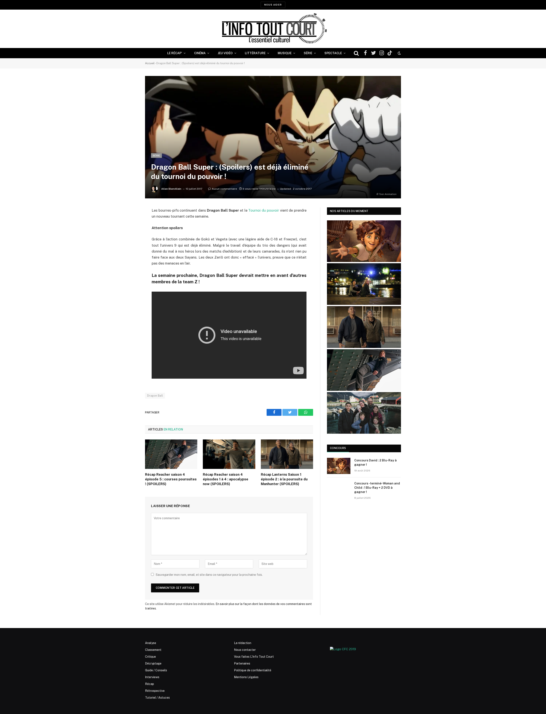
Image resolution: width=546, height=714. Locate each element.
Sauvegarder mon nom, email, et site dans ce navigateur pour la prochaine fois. (209, 574)
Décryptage (153, 663)
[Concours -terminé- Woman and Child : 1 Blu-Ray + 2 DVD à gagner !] (338, 489)
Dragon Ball (155, 395)
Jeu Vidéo (225, 53)
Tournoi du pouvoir (263, 210)
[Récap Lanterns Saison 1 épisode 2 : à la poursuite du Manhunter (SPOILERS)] (287, 454)
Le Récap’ (174, 53)
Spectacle (333, 53)
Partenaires (242, 663)
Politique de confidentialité (252, 670)
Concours (338, 448)
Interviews (152, 677)
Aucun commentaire (224, 188)
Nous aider (273, 4)
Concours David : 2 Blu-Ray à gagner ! (375, 462)
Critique (150, 656)
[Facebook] (130, 221)
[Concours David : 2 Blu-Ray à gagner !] (338, 466)
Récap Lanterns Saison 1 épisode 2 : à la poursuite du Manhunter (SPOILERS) (284, 479)
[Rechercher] (356, 53)
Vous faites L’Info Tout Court (254, 656)
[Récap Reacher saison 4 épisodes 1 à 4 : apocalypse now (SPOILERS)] (229, 454)
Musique (285, 53)
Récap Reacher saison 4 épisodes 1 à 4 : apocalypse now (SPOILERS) (225, 479)
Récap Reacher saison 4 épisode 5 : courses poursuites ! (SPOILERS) (171, 479)
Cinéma (200, 53)
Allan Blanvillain (171, 188)
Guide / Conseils (156, 670)
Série (308, 53)
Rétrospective (155, 690)
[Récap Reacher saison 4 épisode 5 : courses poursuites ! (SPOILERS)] (171, 454)
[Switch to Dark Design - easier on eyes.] (399, 53)
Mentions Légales (246, 677)
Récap (149, 684)
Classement (153, 649)
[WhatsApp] (130, 243)
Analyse (150, 643)
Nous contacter (245, 649)
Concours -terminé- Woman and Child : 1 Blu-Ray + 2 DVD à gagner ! (377, 488)
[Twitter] (130, 232)
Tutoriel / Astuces (157, 697)
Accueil (150, 63)
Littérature (255, 53)
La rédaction (242, 643)
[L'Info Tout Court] (273, 29)
